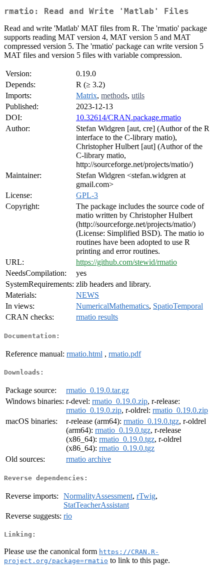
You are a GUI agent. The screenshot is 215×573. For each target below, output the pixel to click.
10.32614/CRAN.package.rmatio (128, 117)
